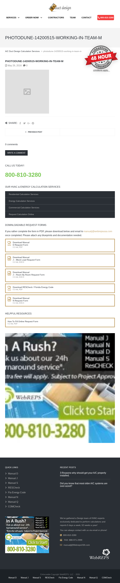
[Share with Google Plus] (28, 123)
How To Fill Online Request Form (23, 321)
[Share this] (20, 123)
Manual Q (13, 502)
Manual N (13, 497)
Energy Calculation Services (22, 201)
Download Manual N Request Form (21, 299)
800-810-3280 (23, 175)
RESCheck (14, 487)
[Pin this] (32, 123)
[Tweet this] (24, 123)
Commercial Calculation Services (24, 207)
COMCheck (14, 506)
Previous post (35, 132)
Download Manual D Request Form (21, 243)
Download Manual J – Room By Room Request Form (29, 273)
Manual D (13, 473)
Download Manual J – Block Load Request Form (26, 258)
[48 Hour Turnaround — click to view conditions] (101, 58)
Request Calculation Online (21, 214)
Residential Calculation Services (23, 194)
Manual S (13, 483)
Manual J (13, 478)
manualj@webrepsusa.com (98, 231)
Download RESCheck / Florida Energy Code (33, 287)
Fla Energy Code (17, 492)
